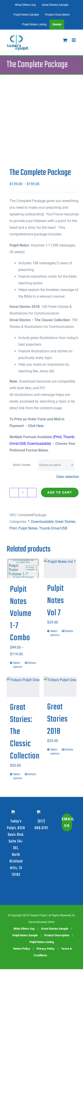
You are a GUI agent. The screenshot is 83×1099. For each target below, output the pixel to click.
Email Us (67, 822)
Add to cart (59, 492)
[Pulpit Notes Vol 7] (60, 568)
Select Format (22, 465)
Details (32, 662)
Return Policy (21, 948)
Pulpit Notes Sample (25, 935)
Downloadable (42, 521)
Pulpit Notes (27, 528)
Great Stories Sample (54, 928)
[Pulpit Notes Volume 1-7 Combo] (23, 568)
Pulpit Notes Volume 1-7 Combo (20, 614)
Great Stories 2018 (57, 719)
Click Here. (36, 426)
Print (13, 528)
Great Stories (65, 521)
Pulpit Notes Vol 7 (55, 601)
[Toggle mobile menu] (74, 40)
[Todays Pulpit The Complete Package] (41, 121)
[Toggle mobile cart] (65, 40)
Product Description (56, 935)
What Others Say (24, 928)
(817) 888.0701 (41, 824)
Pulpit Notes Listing (41, 942)
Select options (17, 664)
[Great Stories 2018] (60, 687)
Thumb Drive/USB (53, 528)
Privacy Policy (46, 948)
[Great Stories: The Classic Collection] (23, 687)
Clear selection (67, 477)
